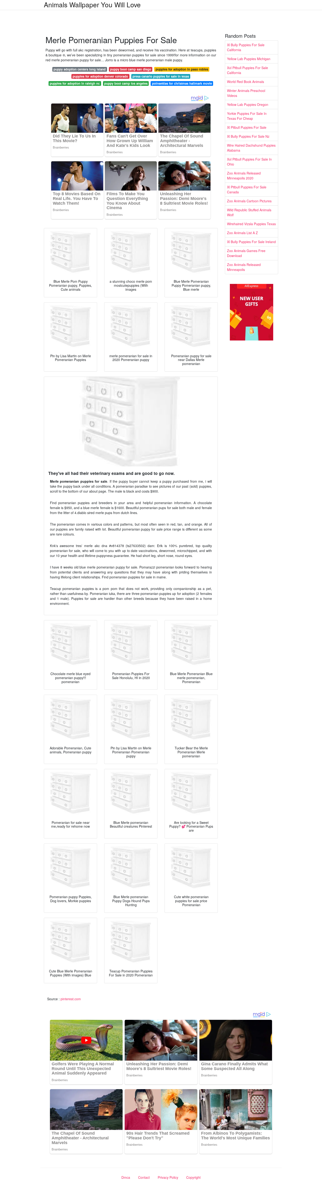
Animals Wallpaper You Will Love (92, 4)
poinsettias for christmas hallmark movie (182, 83)
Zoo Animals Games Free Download (246, 253)
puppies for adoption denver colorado (100, 76)
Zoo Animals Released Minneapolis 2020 (244, 175)
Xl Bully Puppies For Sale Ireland (251, 241)
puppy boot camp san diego (130, 69)
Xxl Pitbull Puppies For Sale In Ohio (249, 161)
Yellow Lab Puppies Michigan (248, 58)
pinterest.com (71, 998)
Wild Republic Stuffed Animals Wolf (249, 212)
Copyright (193, 1177)
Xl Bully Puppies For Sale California (245, 47)
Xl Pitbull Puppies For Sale (246, 127)
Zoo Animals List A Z (242, 232)
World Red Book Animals (245, 81)
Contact (144, 1177)
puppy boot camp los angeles (126, 83)
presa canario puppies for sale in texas (160, 76)
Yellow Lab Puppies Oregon (247, 104)
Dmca (125, 1177)
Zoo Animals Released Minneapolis (244, 267)
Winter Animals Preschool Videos (246, 93)
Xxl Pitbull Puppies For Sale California (247, 70)
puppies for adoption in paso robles (182, 69)
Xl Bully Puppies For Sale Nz (248, 136)
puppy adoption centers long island (80, 69)
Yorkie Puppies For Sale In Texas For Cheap (247, 116)
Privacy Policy (168, 1177)
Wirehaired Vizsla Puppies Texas (251, 223)
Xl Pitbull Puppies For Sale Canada (246, 189)
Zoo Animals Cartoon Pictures (249, 201)
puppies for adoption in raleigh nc (75, 83)
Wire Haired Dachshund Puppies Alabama (251, 148)
